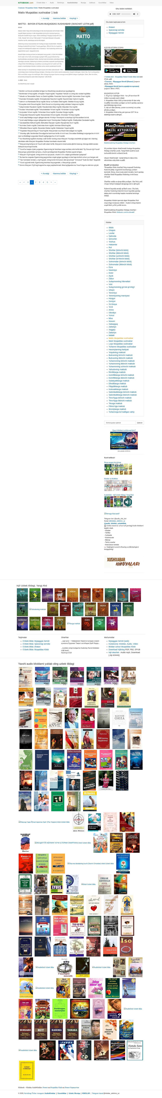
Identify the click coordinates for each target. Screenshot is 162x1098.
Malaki (111, 335)
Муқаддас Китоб (116, 33)
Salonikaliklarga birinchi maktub (122, 392)
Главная (21, 8)
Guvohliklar (102, 3)
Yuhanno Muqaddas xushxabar (122, 347)
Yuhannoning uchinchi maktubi (122, 366)
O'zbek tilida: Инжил (32, 647)
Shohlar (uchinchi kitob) (119, 256)
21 (19, 154)
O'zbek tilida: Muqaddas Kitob (36, 649)
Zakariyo (112, 332)
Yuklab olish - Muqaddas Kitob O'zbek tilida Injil (122, 77)
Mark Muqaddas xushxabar (121, 341)
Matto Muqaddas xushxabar (121, 338)
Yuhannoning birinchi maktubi (122, 361)
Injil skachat (114, 652)
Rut (110, 247)
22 (19, 157)
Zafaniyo (112, 327)
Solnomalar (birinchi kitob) (120, 261)
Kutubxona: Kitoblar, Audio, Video (123, 644)
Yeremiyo (113, 293)
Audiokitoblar (72, 3)
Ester (111, 273)
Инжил (112, 27)
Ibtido (111, 227)
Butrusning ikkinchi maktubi (121, 358)
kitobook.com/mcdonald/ (125, 212)
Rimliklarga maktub (117, 372)
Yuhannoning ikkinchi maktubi (122, 364)
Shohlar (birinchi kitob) (118, 250)
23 (19, 159)
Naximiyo (113, 270)
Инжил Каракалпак (72, 1087)
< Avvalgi (45, 18)
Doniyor (112, 301)
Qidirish (139, 423)
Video (112, 3)
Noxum (112, 321)
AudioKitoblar (50, 1093)
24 (19, 162)
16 (19, 130)
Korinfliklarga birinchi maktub (121, 375)
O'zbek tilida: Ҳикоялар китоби (36, 644)
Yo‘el (111, 307)
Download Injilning (117, 649)
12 (19, 119)
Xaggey (112, 330)
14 (19, 125)
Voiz (110, 284)
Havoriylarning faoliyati (119, 349)
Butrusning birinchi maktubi (120, 355)
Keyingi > (74, 18)
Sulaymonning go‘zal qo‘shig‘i (122, 287)
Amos (111, 310)
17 (19, 133)
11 (18, 117)
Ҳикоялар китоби (116, 30)
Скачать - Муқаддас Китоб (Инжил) (119, 81)
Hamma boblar (59, 18)
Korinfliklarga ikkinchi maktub (121, 378)
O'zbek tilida (41, 3)
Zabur (111, 278)
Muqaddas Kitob (31, 8)
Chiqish (112, 230)
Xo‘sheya (113, 304)
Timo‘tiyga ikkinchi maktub (120, 401)
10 (19, 114)
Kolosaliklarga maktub (118, 389)
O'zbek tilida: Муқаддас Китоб (36, 641)
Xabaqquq (113, 324)
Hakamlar (113, 244)
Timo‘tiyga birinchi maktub (120, 398)
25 (19, 164)
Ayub (111, 276)
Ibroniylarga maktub (117, 409)
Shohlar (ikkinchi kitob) (119, 253)
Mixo (111, 318)
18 (19, 138)
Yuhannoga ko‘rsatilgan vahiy (121, 412)
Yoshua (112, 242)
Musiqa (83, 3)
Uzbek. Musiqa (74, 1093)
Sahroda (112, 236)
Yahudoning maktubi (118, 369)
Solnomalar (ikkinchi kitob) (120, 264)
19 (19, 143)
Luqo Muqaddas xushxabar (121, 344)
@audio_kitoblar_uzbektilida (115, 523)
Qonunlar (113, 239)
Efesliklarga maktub (117, 383)
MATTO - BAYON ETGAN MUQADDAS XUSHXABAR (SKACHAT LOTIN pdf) (56, 24)
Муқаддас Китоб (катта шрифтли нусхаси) (122, 86)
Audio (52, 3)
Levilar (112, 233)
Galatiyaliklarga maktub (119, 381)
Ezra (111, 267)
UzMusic (92, 3)
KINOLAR (86, 1093)
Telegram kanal (97, 1093)
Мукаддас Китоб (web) (119, 641)
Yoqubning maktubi (117, 352)
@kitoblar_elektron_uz (117, 521)
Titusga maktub (115, 403)
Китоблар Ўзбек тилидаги (34, 1093)
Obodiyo (112, 313)
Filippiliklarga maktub (118, 386)
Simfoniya (60, 3)
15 (19, 127)
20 (19, 149)
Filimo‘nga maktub (117, 406)
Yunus (111, 315)
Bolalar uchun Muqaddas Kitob (122, 647)
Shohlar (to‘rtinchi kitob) (119, 259)
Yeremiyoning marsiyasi (119, 296)
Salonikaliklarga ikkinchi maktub (123, 395)
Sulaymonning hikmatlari (119, 281)
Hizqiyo (112, 298)
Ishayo (112, 290)
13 (19, 122)
